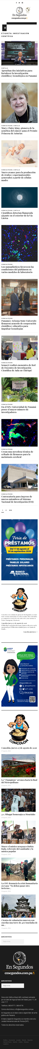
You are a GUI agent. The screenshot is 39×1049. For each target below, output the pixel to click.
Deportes (30, 1040)
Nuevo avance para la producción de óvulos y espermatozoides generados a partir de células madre (18, 176)
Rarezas (26, 1042)
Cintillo (4, 68)
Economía (12, 1040)
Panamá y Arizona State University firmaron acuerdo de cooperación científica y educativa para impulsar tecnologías (18, 324)
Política (5, 1040)
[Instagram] (22, 2)
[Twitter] (19, 2)
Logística (5, 1044)
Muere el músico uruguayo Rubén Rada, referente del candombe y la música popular (17, 849)
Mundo (24, 1040)
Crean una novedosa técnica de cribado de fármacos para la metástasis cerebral (17, 454)
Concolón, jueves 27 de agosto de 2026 (14, 623)
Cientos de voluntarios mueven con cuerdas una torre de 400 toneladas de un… (19, 922)
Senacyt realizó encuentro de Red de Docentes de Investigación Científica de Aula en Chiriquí (18, 368)
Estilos (21, 1042)
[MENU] (4, 27)
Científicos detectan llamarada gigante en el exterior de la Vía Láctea (17, 215)
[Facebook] (16, 2)
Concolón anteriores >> (30, 632)
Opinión (15, 1042)
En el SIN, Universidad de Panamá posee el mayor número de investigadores (18, 409)
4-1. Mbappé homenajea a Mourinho (18, 814)
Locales (18, 1040)
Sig (10, 510)
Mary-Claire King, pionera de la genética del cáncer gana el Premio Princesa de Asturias (19, 131)
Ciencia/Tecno (7, 125)
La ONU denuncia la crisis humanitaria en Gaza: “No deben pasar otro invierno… (19, 886)
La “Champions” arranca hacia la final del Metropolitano (19, 781)
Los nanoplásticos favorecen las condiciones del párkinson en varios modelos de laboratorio (17, 269)
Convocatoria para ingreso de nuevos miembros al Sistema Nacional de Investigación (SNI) (17, 499)
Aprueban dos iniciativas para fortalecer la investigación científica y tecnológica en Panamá (19, 73)
